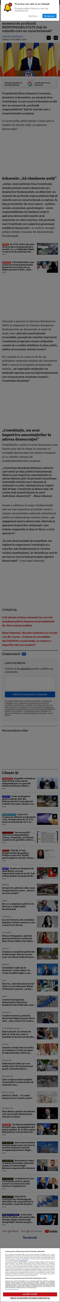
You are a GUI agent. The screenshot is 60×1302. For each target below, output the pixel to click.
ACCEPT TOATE (30, 1294)
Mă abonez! (49, 15)
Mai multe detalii (23, 1260)
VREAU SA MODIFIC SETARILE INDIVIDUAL (30, 1298)
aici (42, 1269)
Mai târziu (32, 15)
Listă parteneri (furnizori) (11, 1289)
